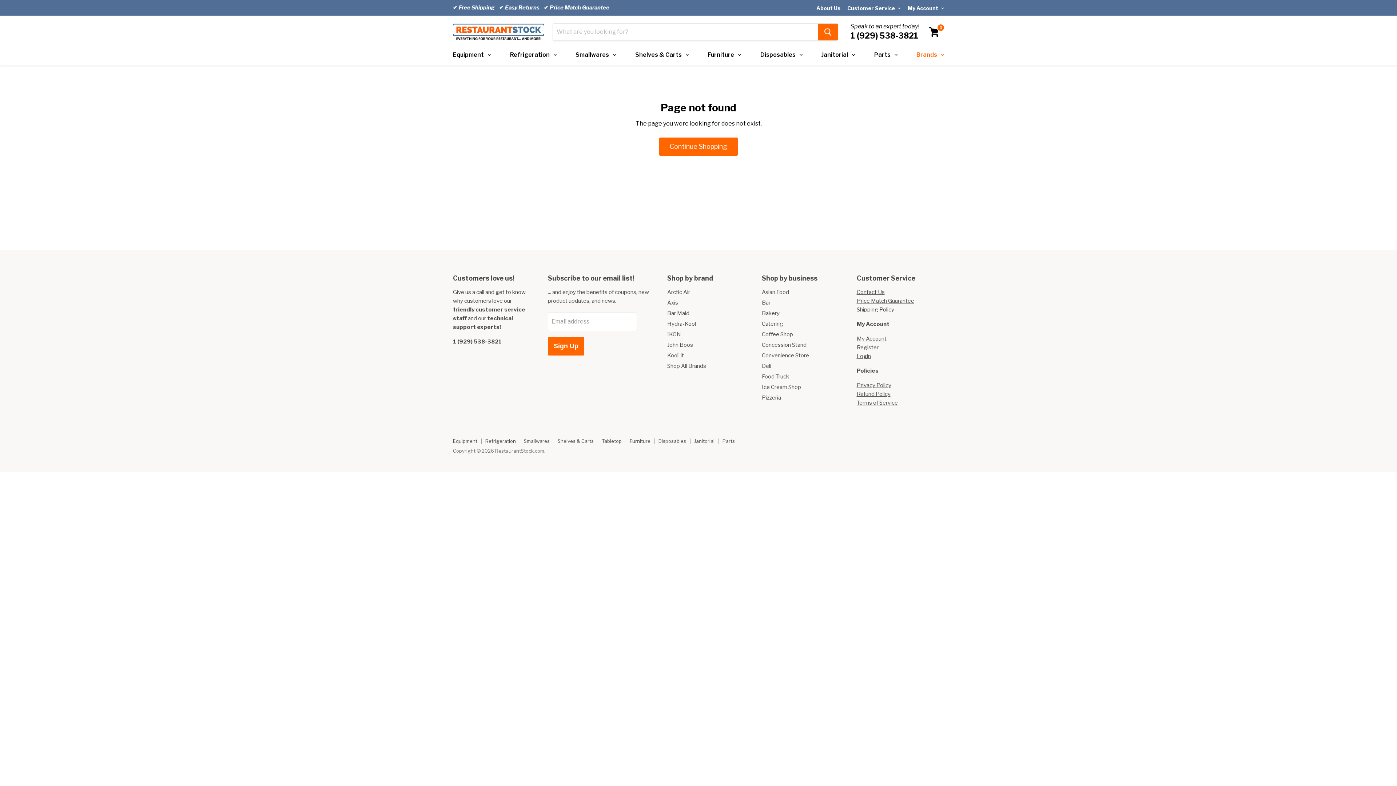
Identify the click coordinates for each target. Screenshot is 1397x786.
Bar (766, 302)
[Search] (828, 32)
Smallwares (592, 54)
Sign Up (566, 346)
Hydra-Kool (681, 324)
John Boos (680, 345)
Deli (766, 366)
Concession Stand (784, 345)
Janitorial (834, 54)
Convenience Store (785, 355)
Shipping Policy (875, 309)
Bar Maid (678, 313)
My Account (923, 8)
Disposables (778, 54)
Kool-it (675, 355)
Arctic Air (678, 292)
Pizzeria (771, 397)
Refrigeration (530, 54)
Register (868, 347)
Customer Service (871, 8)
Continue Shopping (698, 146)
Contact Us (871, 292)
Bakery (771, 313)
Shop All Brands (686, 366)
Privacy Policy (874, 385)
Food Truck (775, 376)
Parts (882, 54)
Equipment (468, 54)
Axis (672, 302)
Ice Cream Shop (781, 387)
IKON (674, 334)
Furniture (721, 54)
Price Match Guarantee (885, 301)
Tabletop (612, 441)
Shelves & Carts (658, 54)
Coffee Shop (777, 334)
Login (864, 356)
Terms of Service (877, 403)
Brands (926, 54)
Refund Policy (874, 394)
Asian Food (775, 292)
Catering (772, 324)
